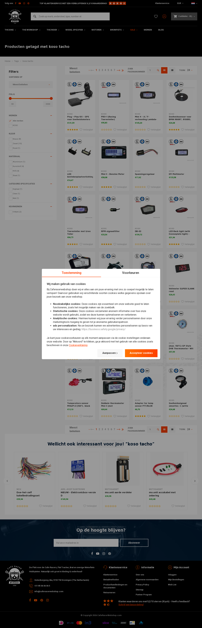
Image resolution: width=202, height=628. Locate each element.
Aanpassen (109, 352)
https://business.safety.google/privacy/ (104, 329)
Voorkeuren (130, 273)
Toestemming (71, 273)
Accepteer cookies (141, 352)
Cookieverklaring (78, 345)
